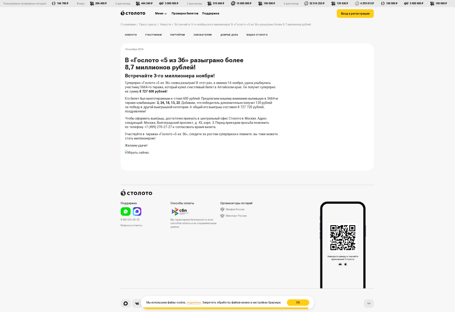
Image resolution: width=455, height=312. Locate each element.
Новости (131, 35)
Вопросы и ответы (131, 225)
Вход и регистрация (355, 13)
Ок (298, 302)
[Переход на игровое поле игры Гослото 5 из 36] (204, 154)
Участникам (153, 35)
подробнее (194, 302)
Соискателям (203, 35)
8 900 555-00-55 (130, 219)
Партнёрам (177, 35)
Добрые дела (229, 35)
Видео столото (257, 35)
